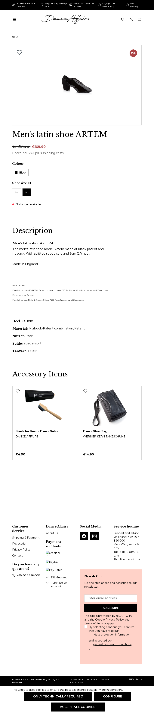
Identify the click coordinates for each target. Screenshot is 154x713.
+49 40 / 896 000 (28, 575)
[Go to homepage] (66, 19)
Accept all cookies (77, 707)
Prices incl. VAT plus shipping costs (37, 153)
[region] (77, 85)
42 (16, 192)
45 (26, 192)
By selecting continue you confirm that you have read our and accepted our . (111, 638)
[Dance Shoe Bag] (110, 407)
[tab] (32, 231)
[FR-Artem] (77, 85)
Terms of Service (95, 623)
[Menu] (14, 19)
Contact (17, 555)
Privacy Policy (21, 549)
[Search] (123, 19)
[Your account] (131, 19)
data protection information (112, 634)
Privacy (92, 679)
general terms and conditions (112, 644)
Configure (112, 696)
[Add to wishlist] (19, 52)
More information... (111, 689)
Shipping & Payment (25, 537)
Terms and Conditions (76, 681)
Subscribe (111, 608)
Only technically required (58, 696)
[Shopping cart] (139, 19)
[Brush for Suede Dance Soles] (43, 407)
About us (52, 533)
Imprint (106, 679)
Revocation (19, 543)
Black (22, 172)
